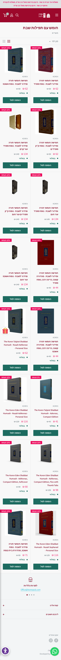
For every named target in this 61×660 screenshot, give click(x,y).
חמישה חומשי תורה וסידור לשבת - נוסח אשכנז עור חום (15, 276)
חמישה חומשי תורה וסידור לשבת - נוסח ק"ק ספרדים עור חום (16, 211)
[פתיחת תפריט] (56, 15)
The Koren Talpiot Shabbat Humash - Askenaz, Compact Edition (46, 413)
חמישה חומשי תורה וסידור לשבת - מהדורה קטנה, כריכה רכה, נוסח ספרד (47, 278)
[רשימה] (4, 41)
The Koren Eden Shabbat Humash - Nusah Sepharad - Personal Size (46, 547)
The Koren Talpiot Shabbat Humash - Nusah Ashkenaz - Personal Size (16, 345)
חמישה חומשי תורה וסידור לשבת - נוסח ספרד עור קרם (15, 146)
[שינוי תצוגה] (9, 41)
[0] (5, 15)
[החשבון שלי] (11, 15)
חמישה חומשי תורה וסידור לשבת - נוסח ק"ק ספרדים (46, 146)
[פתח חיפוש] (17, 15)
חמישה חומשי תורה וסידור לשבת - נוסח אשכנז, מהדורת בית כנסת (16, 547)
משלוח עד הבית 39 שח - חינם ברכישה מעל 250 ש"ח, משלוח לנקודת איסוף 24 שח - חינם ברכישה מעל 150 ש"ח (30, 4)
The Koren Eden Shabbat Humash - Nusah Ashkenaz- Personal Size (15, 413)
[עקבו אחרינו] (56, 640)
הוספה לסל (45, 100)
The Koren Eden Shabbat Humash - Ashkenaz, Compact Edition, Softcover (15, 478)
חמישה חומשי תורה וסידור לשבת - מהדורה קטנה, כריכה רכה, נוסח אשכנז (47, 346)
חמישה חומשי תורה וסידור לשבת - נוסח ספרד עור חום (46, 211)
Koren (55, 76)
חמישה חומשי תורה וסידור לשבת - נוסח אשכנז (15, 82)
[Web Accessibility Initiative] (5, 651)
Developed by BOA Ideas (49, 654)
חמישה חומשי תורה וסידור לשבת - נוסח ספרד (46, 82)
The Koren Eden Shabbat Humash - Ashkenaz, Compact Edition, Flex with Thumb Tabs (46, 480)
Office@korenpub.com (30, 589)
